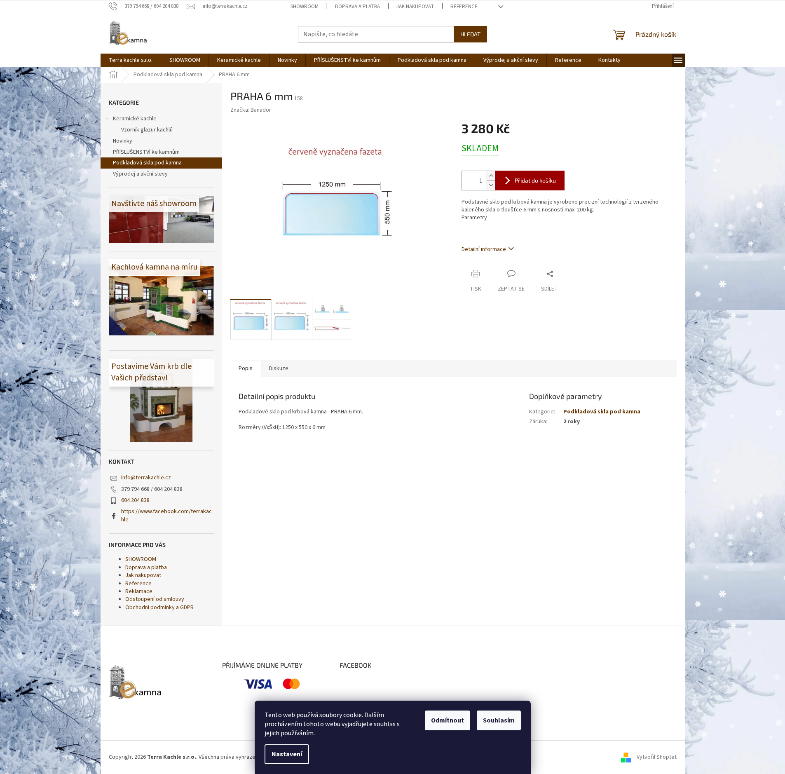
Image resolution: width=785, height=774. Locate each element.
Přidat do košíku (535, 180)
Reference (464, 6)
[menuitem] (131, 60)
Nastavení (287, 754)
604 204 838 (135, 500)
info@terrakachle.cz (146, 478)
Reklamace (138, 591)
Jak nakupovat (415, 6)
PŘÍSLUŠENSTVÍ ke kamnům (146, 152)
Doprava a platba (357, 6)
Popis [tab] (246, 368)
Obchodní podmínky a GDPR (159, 607)
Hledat (470, 34)
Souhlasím (499, 720)
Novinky (122, 141)
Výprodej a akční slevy (140, 174)
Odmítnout (447, 720)
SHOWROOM (305, 6)
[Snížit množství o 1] (491, 185)
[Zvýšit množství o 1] (491, 176)
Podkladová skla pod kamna (147, 163)
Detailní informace (484, 249)
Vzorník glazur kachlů (147, 130)
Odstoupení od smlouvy (154, 599)
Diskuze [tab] (278, 368)
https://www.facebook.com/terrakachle (166, 515)
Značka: (250, 110)
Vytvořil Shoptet (657, 757)
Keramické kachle (135, 119)
